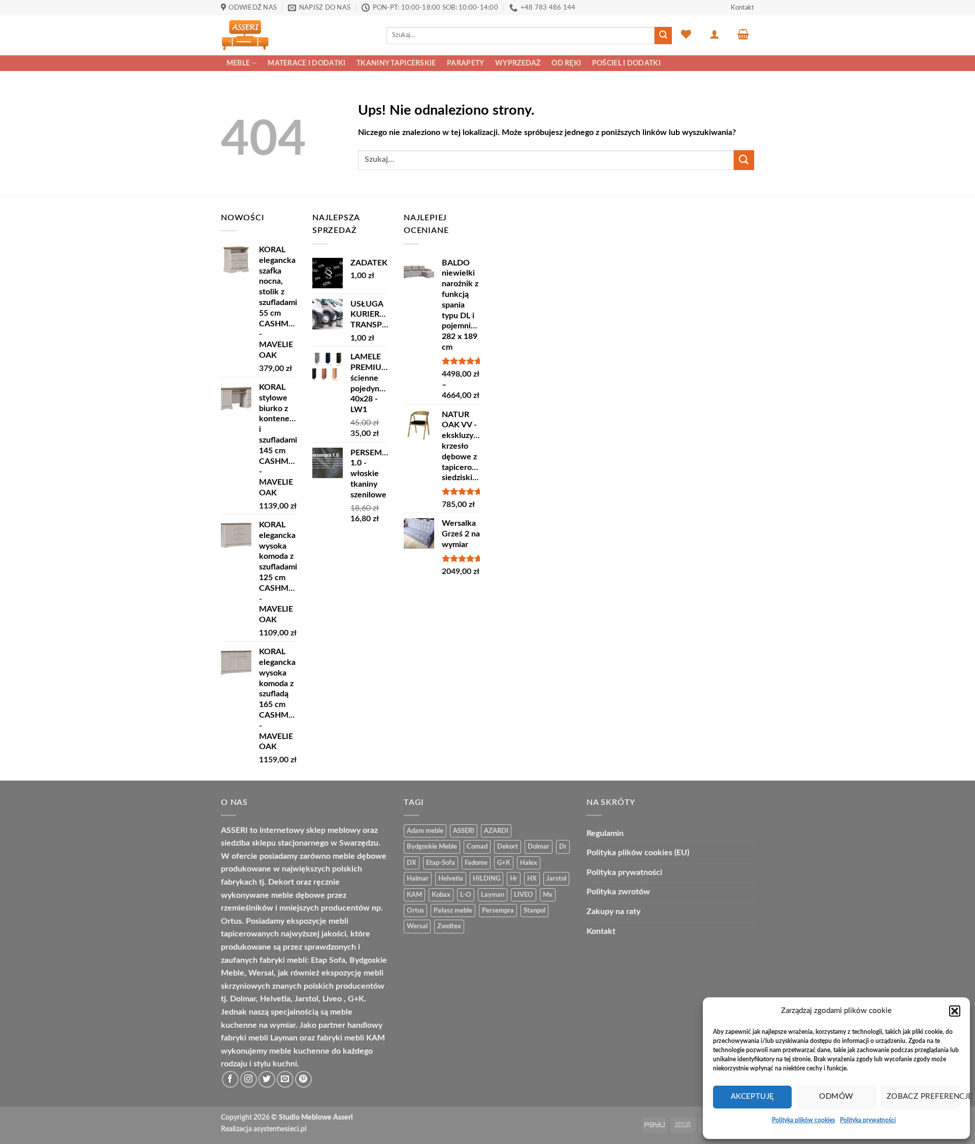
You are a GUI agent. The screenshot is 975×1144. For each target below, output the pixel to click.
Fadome (476, 863)
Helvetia (450, 879)
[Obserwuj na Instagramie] (248, 1079)
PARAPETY (465, 63)
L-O (465, 895)
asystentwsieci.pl (279, 1129)
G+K (503, 863)
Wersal (417, 926)
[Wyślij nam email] (285, 1079)
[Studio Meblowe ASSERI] (296, 35)
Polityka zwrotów (618, 892)
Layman (492, 895)
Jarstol (556, 879)
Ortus (415, 910)
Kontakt (742, 8)
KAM (414, 895)
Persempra (498, 910)
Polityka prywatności (868, 1120)
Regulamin (605, 833)
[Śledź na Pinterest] (303, 1079)
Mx (547, 895)
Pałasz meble (453, 910)
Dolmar (538, 847)
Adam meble (425, 831)
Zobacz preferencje (923, 1096)
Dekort (507, 847)
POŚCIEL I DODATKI (626, 63)
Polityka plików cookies (803, 1120)
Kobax (441, 895)
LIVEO (523, 895)
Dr (563, 847)
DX (411, 863)
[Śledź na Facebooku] (230, 1079)
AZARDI (496, 831)
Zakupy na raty (613, 911)
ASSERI (463, 831)
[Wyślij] (663, 35)
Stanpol (534, 910)
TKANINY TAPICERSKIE (396, 63)
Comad (477, 847)
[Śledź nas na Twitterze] (266, 1079)
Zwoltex (449, 926)
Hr (513, 879)
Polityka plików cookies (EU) (638, 853)
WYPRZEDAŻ (518, 63)
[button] (955, 1011)
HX (532, 879)
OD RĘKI (566, 63)
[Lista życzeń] (686, 34)
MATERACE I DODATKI (306, 63)
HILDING (486, 879)
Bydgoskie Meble (432, 847)
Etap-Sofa (440, 863)
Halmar (418, 879)
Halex (528, 863)
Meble (238, 63)
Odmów (836, 1096)
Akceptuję (752, 1096)
